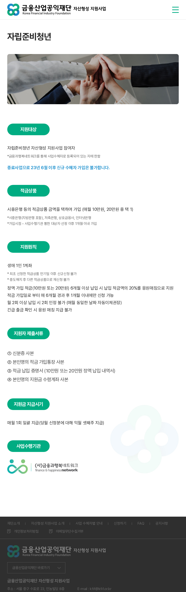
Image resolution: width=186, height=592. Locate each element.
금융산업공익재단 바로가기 (31, 568)
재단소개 (13, 523)
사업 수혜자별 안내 (89, 523)
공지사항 (161, 523)
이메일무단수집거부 (70, 531)
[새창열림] (42, 462)
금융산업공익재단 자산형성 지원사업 (56, 10)
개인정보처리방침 (26, 531)
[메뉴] (175, 10)
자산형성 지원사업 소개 (47, 523)
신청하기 (120, 523)
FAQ (141, 523)
